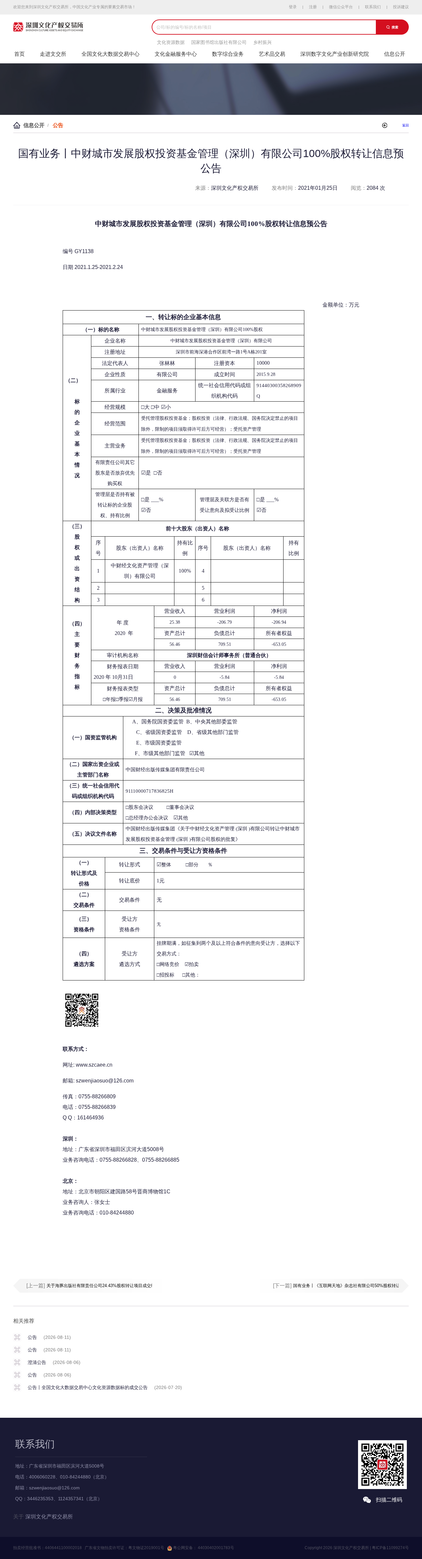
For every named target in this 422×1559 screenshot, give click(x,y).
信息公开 (394, 54)
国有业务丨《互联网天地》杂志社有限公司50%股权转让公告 (351, 1285)
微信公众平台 (341, 7)
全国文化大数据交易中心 (110, 54)
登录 (293, 7)
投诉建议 (401, 7)
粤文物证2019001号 (146, 1547)
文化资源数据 (171, 42)
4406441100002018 (63, 1547)
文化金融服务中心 (176, 54)
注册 (313, 7)
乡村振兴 (262, 42)
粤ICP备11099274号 (390, 1547)
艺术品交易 (272, 54)
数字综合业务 (228, 54)
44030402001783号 (215, 1547)
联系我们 (373, 7)
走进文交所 (53, 54)
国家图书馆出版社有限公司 (219, 42)
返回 (405, 125)
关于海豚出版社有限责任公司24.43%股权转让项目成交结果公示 (107, 1285)
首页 (19, 54)
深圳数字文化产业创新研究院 (334, 54)
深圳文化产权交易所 (49, 1516)
